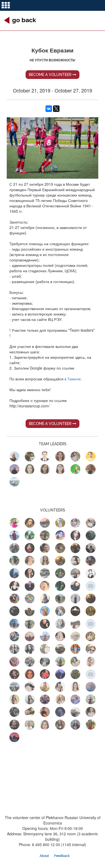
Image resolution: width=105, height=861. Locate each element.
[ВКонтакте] (49, 108)
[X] (56, 108)
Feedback (62, 856)
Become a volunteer (50, 74)
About (44, 856)
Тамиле (74, 378)
